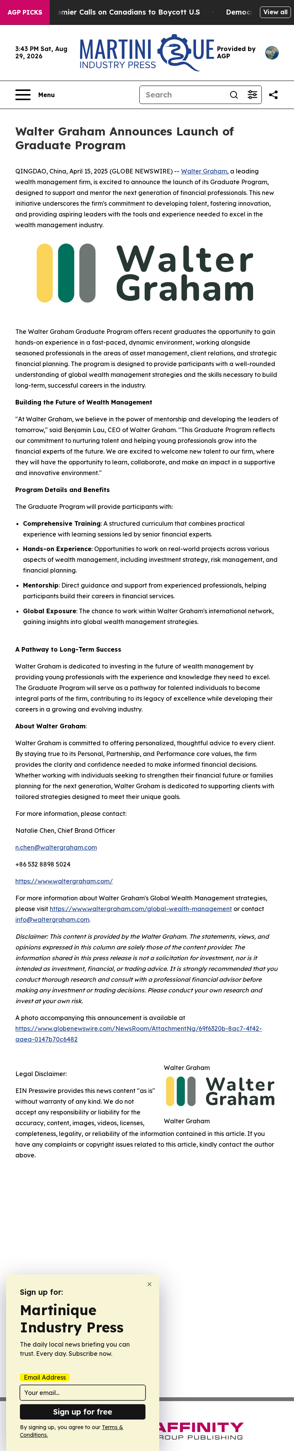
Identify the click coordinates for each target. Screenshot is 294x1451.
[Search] (234, 95)
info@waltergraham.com (52, 919)
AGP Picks (25, 12)
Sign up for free (82, 1411)
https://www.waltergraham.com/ (64, 881)
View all (275, 12)
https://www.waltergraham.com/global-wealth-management (141, 909)
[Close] (149, 1284)
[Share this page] (273, 94)
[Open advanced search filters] (252, 95)
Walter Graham (204, 171)
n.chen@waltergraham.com (56, 847)
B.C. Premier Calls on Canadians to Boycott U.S (117, 12)
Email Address (45, 1377)
